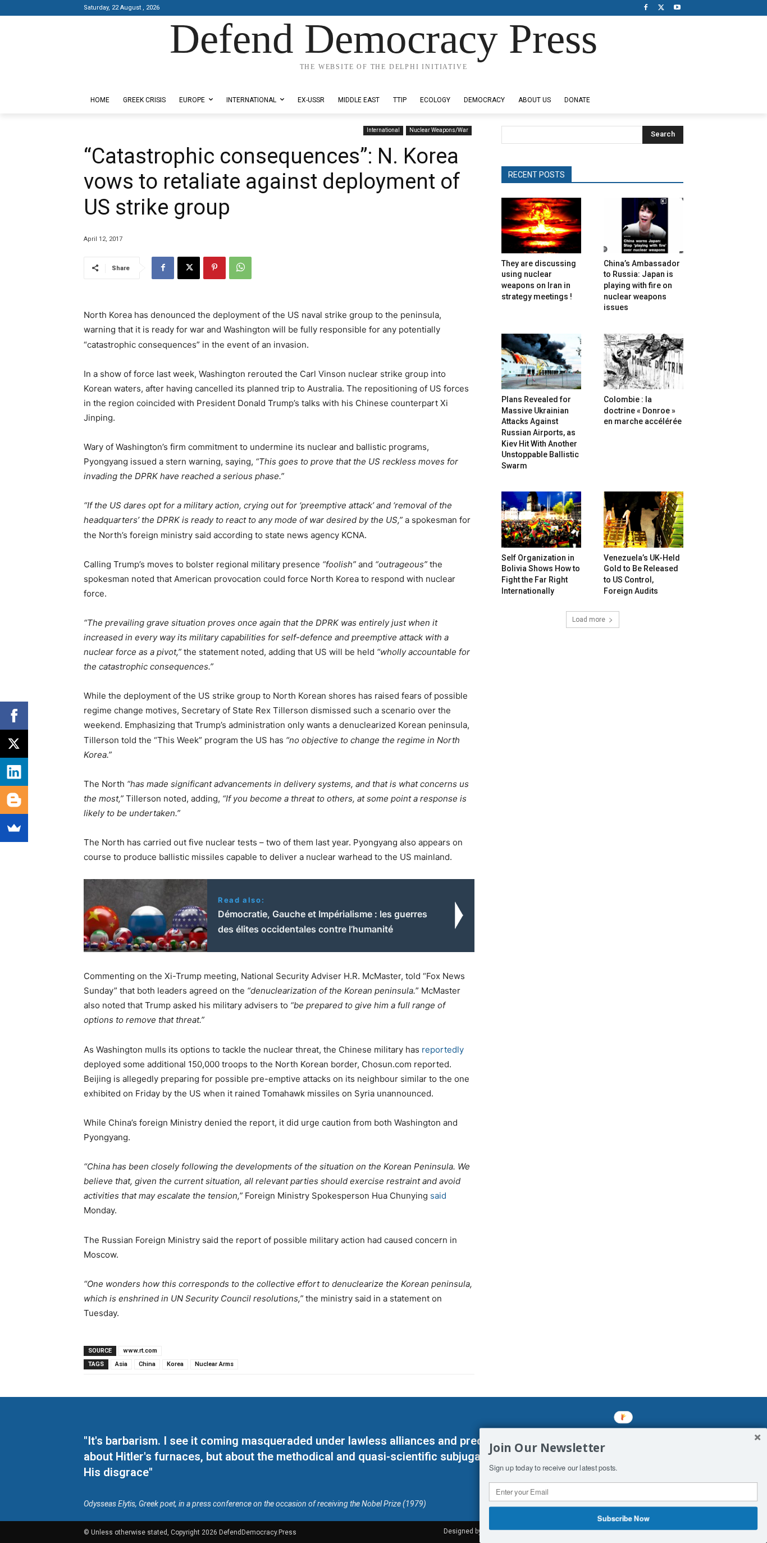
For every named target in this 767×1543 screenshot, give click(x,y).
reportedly (443, 1049)
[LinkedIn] (14, 772)
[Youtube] (676, 8)
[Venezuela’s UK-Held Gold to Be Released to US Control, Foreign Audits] (643, 519)
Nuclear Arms (214, 1364)
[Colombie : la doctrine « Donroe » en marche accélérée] (643, 361)
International (383, 130)
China (147, 1364)
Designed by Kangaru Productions (127, 78)
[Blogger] (14, 800)
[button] (623, 1448)
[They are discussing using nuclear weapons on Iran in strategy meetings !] (541, 225)
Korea (175, 1364)
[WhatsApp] (240, 268)
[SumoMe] (14, 828)
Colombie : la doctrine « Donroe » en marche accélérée (643, 410)
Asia (121, 1364)
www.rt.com (140, 1350)
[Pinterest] (214, 268)
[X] (661, 8)
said (438, 1195)
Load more (588, 619)
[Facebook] (646, 8)
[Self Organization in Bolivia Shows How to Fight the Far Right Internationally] (541, 519)
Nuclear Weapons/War (438, 130)
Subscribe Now (623, 1518)
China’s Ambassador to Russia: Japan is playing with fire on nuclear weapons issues (642, 285)
